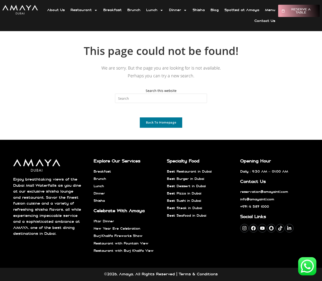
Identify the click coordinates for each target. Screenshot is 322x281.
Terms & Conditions (198, 274)
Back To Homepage (161, 122)
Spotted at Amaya (241, 10)
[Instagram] (244, 228)
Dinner (175, 10)
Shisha (199, 10)
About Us (56, 10)
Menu (270, 10)
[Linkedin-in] (289, 228)
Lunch (151, 10)
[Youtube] (262, 228)
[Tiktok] (280, 228)
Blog (215, 10)
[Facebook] (253, 228)
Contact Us (264, 21)
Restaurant (81, 10)
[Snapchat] (271, 228)
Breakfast (112, 10)
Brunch (133, 10)
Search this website (161, 90)
